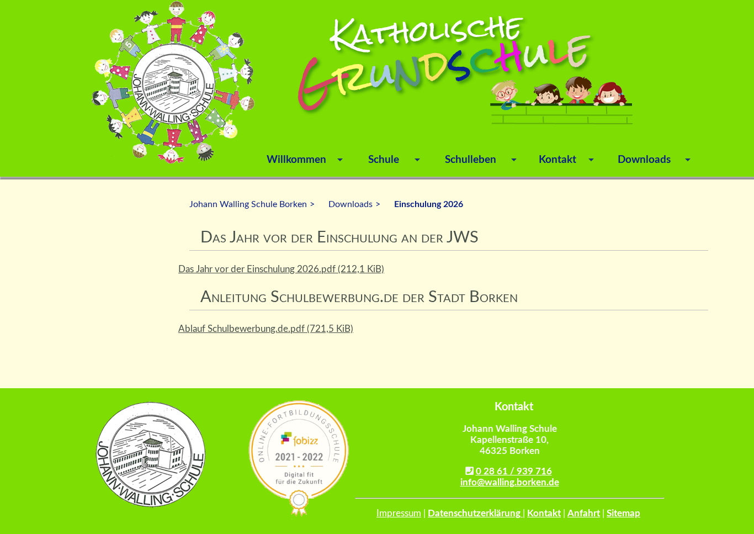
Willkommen (296, 159)
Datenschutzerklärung (475, 513)
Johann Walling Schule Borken (248, 204)
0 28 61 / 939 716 (514, 471)
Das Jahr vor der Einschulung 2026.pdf (281, 269)
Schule (383, 159)
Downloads (644, 159)
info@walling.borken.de (509, 482)
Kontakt (557, 159)
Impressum (398, 513)
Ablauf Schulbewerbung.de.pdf (265, 329)
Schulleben (470, 159)
